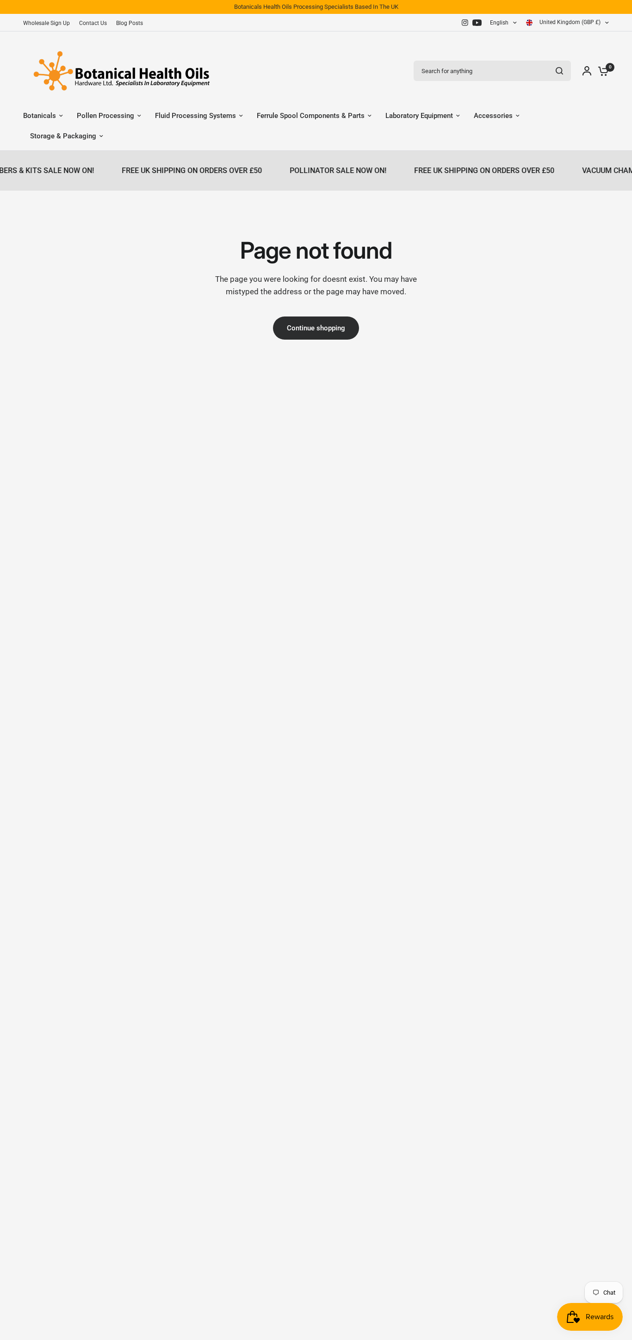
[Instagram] (465, 23)
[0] (601, 70)
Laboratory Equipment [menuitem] (419, 116)
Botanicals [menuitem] (39, 116)
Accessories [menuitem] (493, 116)
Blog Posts (129, 23)
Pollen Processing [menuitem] (105, 116)
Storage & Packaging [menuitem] (63, 136)
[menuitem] (48, 23)
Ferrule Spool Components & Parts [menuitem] (311, 116)
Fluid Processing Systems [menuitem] (195, 116)
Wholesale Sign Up (46, 23)
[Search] (559, 71)
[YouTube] (477, 23)
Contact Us (93, 23)
